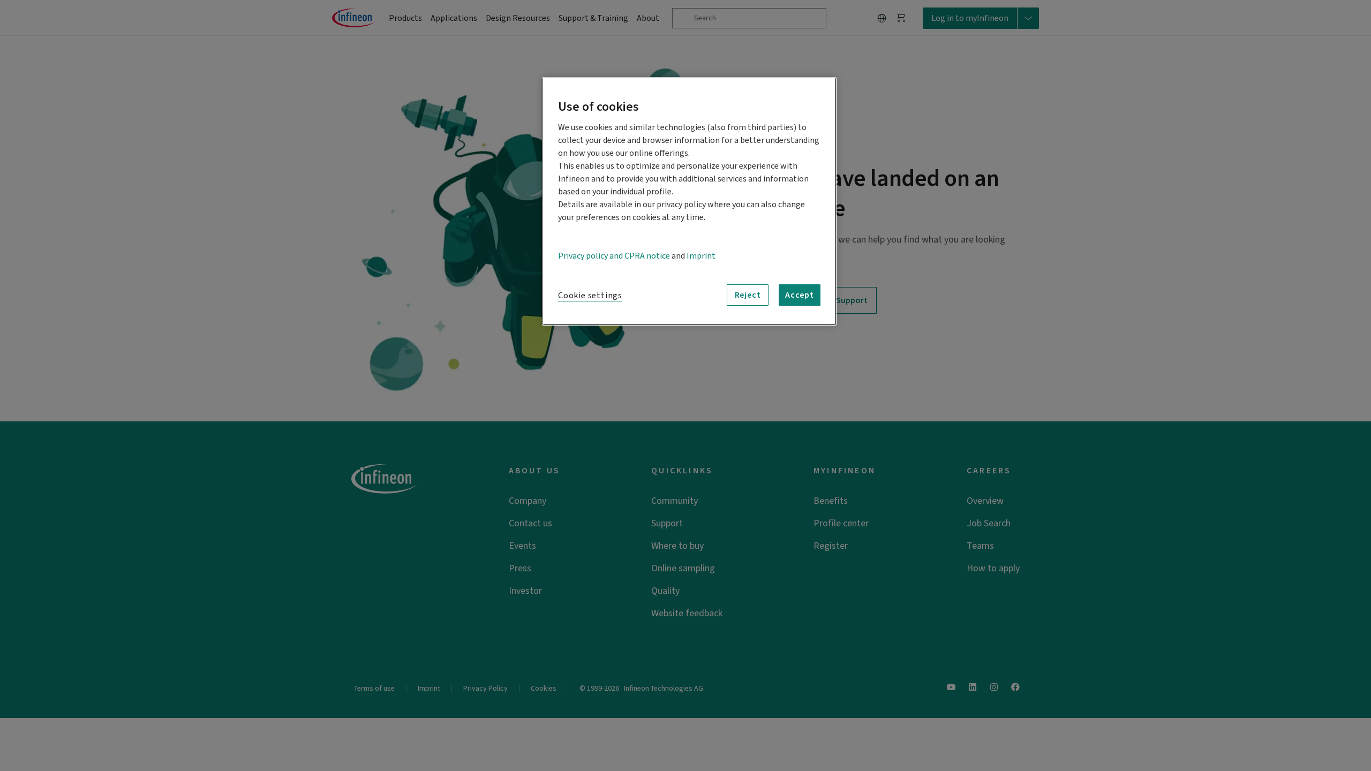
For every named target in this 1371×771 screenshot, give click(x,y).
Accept (799, 295)
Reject (748, 295)
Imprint (701, 256)
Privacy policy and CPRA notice (614, 256)
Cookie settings (590, 295)
